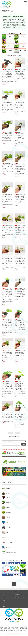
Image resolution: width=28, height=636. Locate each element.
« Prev (10, 432)
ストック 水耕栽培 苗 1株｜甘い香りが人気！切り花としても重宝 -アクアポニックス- (20, 354)
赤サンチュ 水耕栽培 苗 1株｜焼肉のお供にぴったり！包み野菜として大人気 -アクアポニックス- (20, 198)
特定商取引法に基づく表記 (19, 597)
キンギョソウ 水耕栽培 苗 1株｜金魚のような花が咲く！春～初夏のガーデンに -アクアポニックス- (7, 354)
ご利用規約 (3, 600)
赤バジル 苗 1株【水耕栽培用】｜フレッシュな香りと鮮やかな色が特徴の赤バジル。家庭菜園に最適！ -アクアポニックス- (7, 74)
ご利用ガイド (3, 594)
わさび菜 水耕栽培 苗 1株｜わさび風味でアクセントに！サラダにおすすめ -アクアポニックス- (7, 229)
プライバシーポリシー (19, 600)
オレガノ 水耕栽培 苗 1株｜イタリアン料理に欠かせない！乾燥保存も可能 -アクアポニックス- (20, 73)
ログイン (16, 603)
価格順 (14, 55)
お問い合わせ (17, 594)
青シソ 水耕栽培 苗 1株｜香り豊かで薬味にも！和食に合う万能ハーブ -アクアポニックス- (7, 166)
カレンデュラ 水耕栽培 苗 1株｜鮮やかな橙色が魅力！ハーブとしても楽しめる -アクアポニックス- (20, 291)
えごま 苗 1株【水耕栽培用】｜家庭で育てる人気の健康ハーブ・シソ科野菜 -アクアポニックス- (20, 322)
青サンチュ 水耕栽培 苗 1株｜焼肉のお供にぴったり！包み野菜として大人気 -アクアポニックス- (7, 135)
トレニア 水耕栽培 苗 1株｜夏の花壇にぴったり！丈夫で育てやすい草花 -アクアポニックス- (7, 416)
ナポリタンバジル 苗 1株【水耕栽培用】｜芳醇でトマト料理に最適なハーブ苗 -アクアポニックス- (7, 104)
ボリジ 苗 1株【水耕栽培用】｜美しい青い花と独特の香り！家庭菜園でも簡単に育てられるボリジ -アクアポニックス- (7, 293)
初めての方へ (17, 591)
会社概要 (2, 597)
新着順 (19, 55)
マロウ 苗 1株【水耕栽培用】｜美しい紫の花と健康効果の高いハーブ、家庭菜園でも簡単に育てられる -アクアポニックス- (7, 324)
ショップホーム (3, 591)
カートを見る (3, 606)
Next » (17, 432)
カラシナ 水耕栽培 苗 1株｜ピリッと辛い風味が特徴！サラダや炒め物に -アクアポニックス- (20, 229)
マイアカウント (3, 603)
